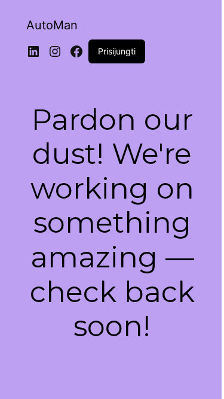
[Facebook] (76, 51)
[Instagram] (55, 51)
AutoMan (52, 25)
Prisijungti (117, 51)
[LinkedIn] (33, 51)
